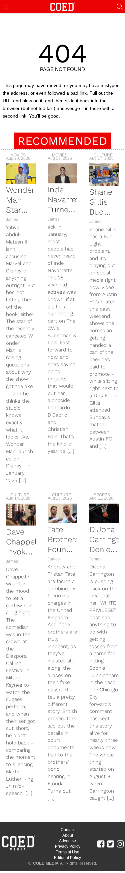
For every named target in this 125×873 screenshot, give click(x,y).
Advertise (67, 840)
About (67, 835)
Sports (102, 495)
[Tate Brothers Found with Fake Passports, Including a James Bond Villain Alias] (62, 513)
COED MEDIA (46, 863)
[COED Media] (18, 849)
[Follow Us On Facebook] (101, 843)
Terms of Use (67, 852)
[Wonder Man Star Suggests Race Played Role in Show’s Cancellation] (21, 173)
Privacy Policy (67, 846)
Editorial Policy (67, 857)
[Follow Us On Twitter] (110, 843)
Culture (103, 155)
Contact (68, 829)
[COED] (63, 6)
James (12, 219)
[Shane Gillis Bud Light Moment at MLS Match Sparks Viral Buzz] (104, 174)
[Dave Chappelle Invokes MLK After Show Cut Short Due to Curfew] (21, 515)
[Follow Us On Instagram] (120, 843)
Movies (18, 155)
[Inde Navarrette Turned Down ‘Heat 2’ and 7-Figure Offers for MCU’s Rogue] (62, 173)
